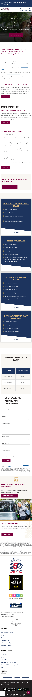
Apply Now (16, 232)
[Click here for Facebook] (7, 694)
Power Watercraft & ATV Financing (16, 317)
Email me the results (9, 456)
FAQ (2, 667)
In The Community (6, 643)
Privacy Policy (26, 465)
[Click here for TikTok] (20, 694)
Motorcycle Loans (16, 241)
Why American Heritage (7, 632)
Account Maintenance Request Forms (11, 665)
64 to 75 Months (8, 382)
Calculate (6, 460)
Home (2, 44)
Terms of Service (7, 466)
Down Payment (6, 436)
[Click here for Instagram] (11, 694)
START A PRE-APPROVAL (10, 187)
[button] (30, 9)
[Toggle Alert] (30, 3)
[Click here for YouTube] (17, 694)
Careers (3, 637)
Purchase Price (6, 410)
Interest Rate (5, 443)
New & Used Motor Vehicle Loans (16, 205)
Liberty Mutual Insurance (13, 74)
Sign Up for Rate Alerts (9, 495)
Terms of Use (25, 677)
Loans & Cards (8, 44)
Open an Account (5, 648)
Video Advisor (4, 659)
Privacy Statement (7, 677)
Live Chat (3, 657)
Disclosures (17, 677)
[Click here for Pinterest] (24, 694)
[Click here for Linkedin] (14, 694)
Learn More (5, 97)
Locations (3, 654)
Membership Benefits (6, 645)
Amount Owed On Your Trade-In (10, 430)
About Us (4, 629)
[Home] (16, 565)
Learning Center (5, 640)
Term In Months (6, 450)
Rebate (4, 416)
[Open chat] (28, 692)
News (2, 635)
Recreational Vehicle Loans (16, 278)
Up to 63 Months (8, 376)
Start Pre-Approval (16, 35)
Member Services (6, 651)
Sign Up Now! (7, 534)
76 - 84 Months (7, 388)
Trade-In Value (6, 423)
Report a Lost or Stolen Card (8, 662)
